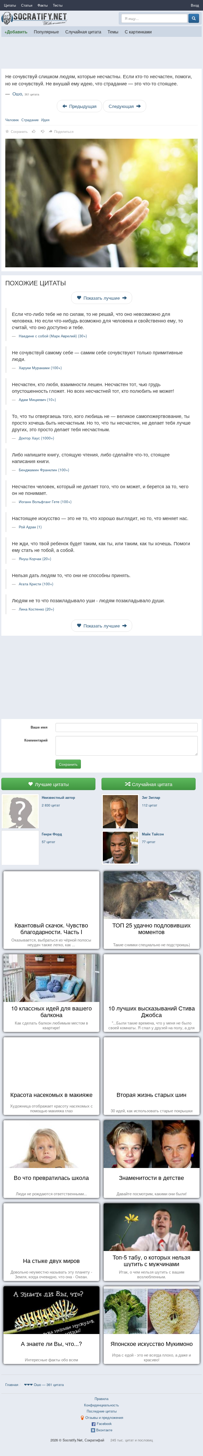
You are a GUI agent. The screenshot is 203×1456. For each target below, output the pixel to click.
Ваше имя (39, 727)
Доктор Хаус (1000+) (36, 438)
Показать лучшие (101, 298)
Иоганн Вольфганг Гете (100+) (45, 501)
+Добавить (15, 32)
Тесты (57, 5)
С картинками (138, 31)
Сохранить (68, 764)
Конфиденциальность (101, 1404)
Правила (101, 1398)
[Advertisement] (101, 53)
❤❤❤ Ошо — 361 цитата (44, 1384)
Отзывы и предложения (104, 1417)
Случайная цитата (83, 31)
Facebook (104, 1423)
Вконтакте (104, 1429)
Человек (12, 119)
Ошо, (25, 93)
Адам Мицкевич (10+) (37, 399)
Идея (45, 119)
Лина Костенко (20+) (36, 609)
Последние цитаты (102, 1411)
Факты (43, 5)
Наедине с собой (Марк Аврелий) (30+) (53, 335)
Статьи (26, 5)
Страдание (30, 119)
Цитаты (10, 5)
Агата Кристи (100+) (36, 583)
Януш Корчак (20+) (35, 558)
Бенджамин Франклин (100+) (44, 469)
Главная (11, 1384)
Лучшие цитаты (51, 784)
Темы (113, 31)
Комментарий (36, 740)
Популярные (46, 31)
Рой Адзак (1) (30, 526)
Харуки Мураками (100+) (40, 367)
